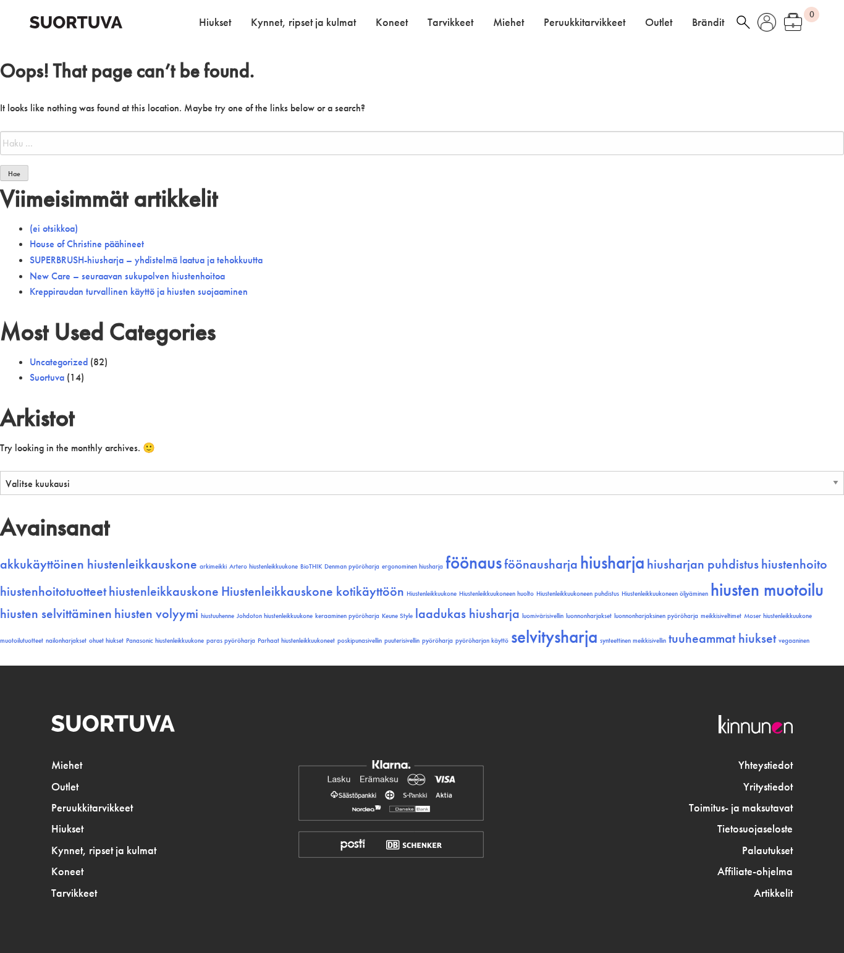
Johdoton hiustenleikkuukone (275, 616)
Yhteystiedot (765, 765)
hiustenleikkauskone (164, 591)
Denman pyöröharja (351, 566)
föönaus (473, 562)
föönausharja (541, 564)
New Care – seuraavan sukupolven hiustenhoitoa (127, 275)
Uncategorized (59, 361)
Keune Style (397, 616)
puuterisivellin (402, 641)
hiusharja (612, 562)
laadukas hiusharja (467, 613)
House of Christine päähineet (87, 243)
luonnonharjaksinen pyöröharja (656, 616)
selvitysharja (554, 636)
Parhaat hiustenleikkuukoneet (296, 641)
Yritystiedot (768, 787)
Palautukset (767, 850)
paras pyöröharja (230, 641)
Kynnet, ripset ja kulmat (303, 22)
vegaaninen (794, 641)
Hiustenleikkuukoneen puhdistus (577, 594)
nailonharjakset (66, 641)
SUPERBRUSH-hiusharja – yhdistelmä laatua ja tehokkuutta (146, 259)
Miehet (508, 22)
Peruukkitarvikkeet (584, 22)
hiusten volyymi (156, 613)
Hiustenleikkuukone (432, 594)
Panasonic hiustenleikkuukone (165, 641)
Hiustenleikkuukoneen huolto (496, 594)
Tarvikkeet (450, 22)
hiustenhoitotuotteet (53, 591)
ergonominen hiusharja (412, 566)
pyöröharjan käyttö (482, 641)
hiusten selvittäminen (56, 613)
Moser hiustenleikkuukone (778, 616)
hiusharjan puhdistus (703, 564)
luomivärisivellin (542, 616)
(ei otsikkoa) (54, 228)
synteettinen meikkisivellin (633, 641)
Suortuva (47, 377)
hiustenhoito (794, 564)
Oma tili (766, 22)
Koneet (392, 22)
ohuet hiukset (106, 641)
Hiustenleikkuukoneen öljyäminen (665, 594)
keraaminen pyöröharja (347, 616)
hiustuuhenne (217, 616)
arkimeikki (213, 566)
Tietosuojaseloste (755, 829)
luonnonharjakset (589, 616)
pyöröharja (437, 641)
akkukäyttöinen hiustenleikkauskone (98, 564)
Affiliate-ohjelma (755, 871)
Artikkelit (773, 893)
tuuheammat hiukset (722, 638)
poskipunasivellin (359, 641)
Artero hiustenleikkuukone (263, 566)
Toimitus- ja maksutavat (741, 808)
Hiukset (215, 22)
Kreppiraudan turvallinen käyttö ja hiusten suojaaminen (139, 291)
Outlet (658, 22)
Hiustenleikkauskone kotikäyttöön (312, 591)
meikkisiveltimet (721, 616)
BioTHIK (311, 566)
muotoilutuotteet (21, 641)
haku (743, 22)
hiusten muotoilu (767, 589)
